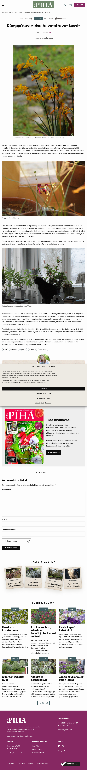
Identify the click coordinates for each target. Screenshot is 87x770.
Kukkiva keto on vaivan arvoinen (14, 584)
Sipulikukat (43, 349)
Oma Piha (5, 13)
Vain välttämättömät (43, 393)
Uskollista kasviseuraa (10, 629)
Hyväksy (43, 388)
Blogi (21, 13)
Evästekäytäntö (39, 403)
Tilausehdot (11, 763)
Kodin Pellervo (37, 749)
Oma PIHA (35, 746)
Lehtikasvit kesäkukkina (33, 584)
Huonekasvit (14, 349)
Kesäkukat (32, 349)
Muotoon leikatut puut (13, 678)
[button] (4, 4)
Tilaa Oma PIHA (54, 452)
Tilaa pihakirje (62, 751)
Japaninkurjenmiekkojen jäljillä (71, 678)
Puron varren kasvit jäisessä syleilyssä (73, 585)
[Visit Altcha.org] (28, 541)
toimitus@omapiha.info (15, 753)
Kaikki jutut (43, 703)
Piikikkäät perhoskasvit (39, 678)
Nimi (4, 519)
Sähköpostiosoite (10, 529)
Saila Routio (48, 38)
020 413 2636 (62, 723)
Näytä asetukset (43, 398)
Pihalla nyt (13, 13)
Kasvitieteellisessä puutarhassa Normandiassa (54, 585)
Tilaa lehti (79, 5)
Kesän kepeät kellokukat (67, 629)
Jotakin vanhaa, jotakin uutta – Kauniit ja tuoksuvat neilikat (43, 632)
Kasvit (23, 349)
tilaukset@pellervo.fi (65, 730)
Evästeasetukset (42, 763)
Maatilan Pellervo (38, 752)
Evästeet (31, 763)
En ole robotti (12, 541)
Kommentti (7, 489)
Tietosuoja (48, 403)
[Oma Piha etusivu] (43, 4)
